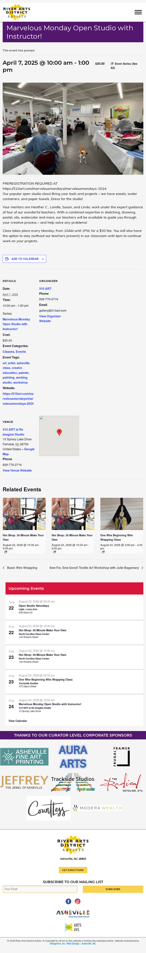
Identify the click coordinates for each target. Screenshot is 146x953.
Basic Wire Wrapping (21, 567)
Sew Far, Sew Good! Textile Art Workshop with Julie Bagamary (94, 567)
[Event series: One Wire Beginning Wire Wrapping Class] (103, 552)
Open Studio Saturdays (34, 605)
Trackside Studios (28, 683)
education (10, 372)
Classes (8, 351)
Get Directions (73, 870)
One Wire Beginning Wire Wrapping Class (46, 679)
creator (17, 368)
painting (8, 377)
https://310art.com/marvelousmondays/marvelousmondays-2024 (18, 398)
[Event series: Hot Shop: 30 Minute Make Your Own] (5, 552)
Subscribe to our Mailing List (73, 882)
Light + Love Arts (28, 609)
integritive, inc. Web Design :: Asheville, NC (73, 943)
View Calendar (18, 721)
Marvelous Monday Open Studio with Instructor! (16, 324)
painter (24, 372)
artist (11, 363)
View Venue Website (17, 470)
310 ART (45, 288)
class (6, 368)
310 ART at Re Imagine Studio (35, 708)
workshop (20, 382)
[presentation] (24, 514)
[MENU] (138, 12)
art (4, 363)
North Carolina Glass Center (34, 634)
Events (21, 351)
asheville (23, 363)
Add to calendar (25, 259)
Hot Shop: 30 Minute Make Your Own (42, 630)
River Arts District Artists (22, 6)
